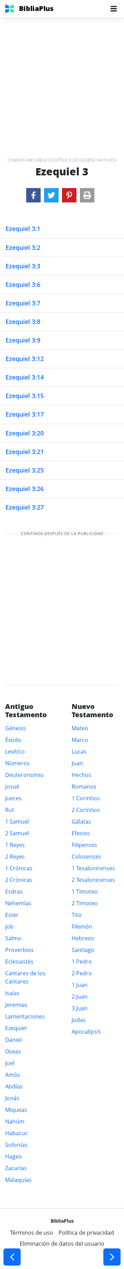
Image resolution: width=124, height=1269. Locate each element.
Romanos (84, 786)
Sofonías (16, 1145)
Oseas (13, 1051)
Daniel (13, 1040)
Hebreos (83, 938)
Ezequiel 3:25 (25, 470)
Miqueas (16, 1110)
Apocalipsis (86, 1031)
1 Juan (79, 985)
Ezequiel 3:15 (25, 396)
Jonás (12, 1098)
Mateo (80, 728)
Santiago (83, 950)
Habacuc (16, 1133)
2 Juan (79, 996)
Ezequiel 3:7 (23, 303)
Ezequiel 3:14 (25, 377)
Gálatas (81, 821)
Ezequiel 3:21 (25, 451)
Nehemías (18, 903)
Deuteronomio (24, 775)
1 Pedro (82, 961)
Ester (12, 915)
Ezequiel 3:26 (25, 489)
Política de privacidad (86, 1232)
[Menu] (113, 8)
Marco (80, 740)
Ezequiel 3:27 (25, 507)
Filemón (82, 926)
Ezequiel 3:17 (25, 414)
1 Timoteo (85, 891)
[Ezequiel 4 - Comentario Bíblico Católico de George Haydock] (112, 1257)
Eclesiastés (19, 961)
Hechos (81, 775)
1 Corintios (86, 798)
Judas (79, 1020)
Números (17, 763)
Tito (77, 915)
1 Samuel (17, 821)
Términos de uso (31, 1232)
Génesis (15, 728)
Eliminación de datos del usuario (62, 1243)
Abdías (14, 1086)
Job (9, 926)
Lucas (79, 751)
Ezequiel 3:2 (23, 247)
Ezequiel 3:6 (23, 284)
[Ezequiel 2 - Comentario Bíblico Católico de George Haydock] (12, 1257)
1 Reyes (15, 845)
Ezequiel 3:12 (25, 358)
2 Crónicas (18, 880)
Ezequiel (16, 1028)
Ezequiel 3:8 (23, 321)
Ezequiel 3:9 (23, 340)
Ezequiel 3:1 (23, 228)
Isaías (12, 993)
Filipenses (84, 845)
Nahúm (14, 1121)
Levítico (15, 751)
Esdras (14, 891)
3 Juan (79, 1008)
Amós (12, 1075)
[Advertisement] (62, 79)
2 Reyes (15, 856)
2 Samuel (17, 833)
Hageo (13, 1156)
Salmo (13, 938)
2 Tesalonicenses (93, 880)
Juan (77, 763)
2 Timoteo (85, 903)
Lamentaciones (25, 1016)
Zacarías (16, 1168)
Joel (9, 1063)
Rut (9, 810)
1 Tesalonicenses (93, 868)
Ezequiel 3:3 (23, 266)
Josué (12, 786)
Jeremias (16, 1005)
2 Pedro (82, 973)
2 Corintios (86, 810)
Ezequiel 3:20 (25, 433)
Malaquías (18, 1180)
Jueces (13, 798)
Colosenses (86, 856)
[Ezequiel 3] (33, 195)
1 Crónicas (18, 868)
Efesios (81, 833)
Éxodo (13, 740)
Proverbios (19, 950)
